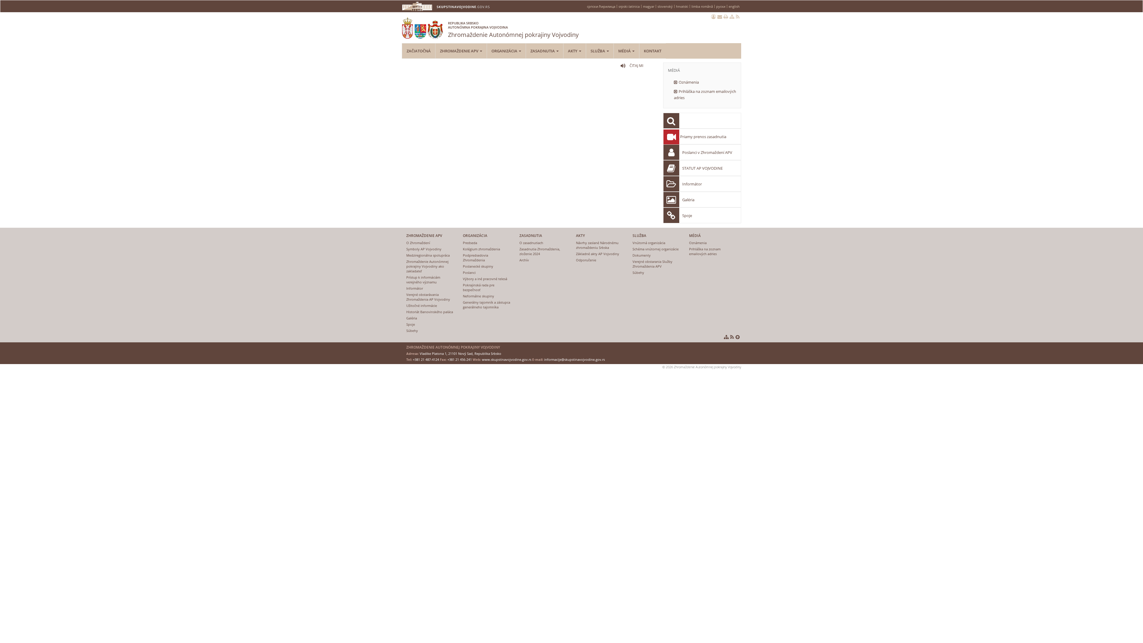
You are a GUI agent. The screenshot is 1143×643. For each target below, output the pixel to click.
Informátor (692, 184)
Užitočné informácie (421, 305)
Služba (598, 51)
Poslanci (469, 272)
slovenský (665, 6)
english (734, 6)
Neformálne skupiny (478, 296)
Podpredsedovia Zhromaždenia (475, 257)
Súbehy (412, 330)
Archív (524, 260)
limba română (702, 6)
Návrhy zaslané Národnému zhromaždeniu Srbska (597, 245)
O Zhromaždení (418, 243)
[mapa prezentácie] (732, 16)
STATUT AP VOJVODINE (702, 168)
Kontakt (652, 51)
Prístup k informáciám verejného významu (423, 279)
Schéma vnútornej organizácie (656, 249)
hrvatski (682, 6)
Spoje (687, 215)
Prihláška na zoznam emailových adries (705, 94)
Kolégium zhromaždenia (481, 249)
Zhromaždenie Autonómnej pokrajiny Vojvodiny (513, 30)
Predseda (470, 243)
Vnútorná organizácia (649, 243)
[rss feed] (738, 16)
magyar (648, 6)
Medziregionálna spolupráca (428, 255)
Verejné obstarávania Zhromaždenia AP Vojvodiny (428, 297)
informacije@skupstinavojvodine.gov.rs (574, 359)
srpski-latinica (629, 6)
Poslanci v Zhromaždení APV (707, 152)
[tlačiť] (726, 16)
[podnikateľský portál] (713, 16)
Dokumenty (642, 255)
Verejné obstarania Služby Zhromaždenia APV (652, 264)
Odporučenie (586, 260)
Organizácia (504, 51)
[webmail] (719, 16)
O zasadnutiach (531, 243)
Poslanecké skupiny (478, 266)
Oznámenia (689, 82)
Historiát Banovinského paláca (429, 312)
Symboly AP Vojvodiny (423, 249)
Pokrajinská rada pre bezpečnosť (478, 287)
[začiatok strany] (738, 337)
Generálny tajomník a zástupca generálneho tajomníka (486, 304)
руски (720, 6)
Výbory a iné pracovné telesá (485, 279)
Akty (573, 51)
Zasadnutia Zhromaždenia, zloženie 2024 (539, 251)
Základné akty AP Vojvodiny (597, 254)
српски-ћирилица (601, 6)
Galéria (688, 199)
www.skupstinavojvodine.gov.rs (506, 359)
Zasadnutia (543, 51)
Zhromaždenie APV (459, 51)
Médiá (625, 51)
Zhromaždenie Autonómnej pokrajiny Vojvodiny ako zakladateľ (427, 266)
